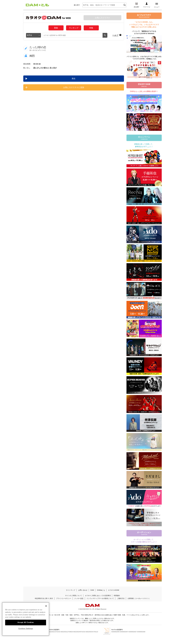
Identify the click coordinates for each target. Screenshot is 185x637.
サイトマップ (70, 590)
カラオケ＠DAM (113, 590)
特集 (91, 28)
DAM (92, 590)
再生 (74, 78)
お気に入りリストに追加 (73, 87)
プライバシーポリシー (63, 598)
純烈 (32, 55)
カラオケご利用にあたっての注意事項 (98, 595)
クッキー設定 (78, 598)
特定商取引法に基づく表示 (44, 598)
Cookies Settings (25, 628)
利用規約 (117, 595)
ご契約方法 (120, 598)
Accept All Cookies (25, 622)
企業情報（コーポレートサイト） (139, 598)
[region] (25, 619)
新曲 (56, 28)
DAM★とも (101, 590)
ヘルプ (115, 35)
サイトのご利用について (73, 595)
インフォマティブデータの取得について (100, 598)
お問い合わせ (82, 590)
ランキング (73, 28)
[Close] (46, 606)
